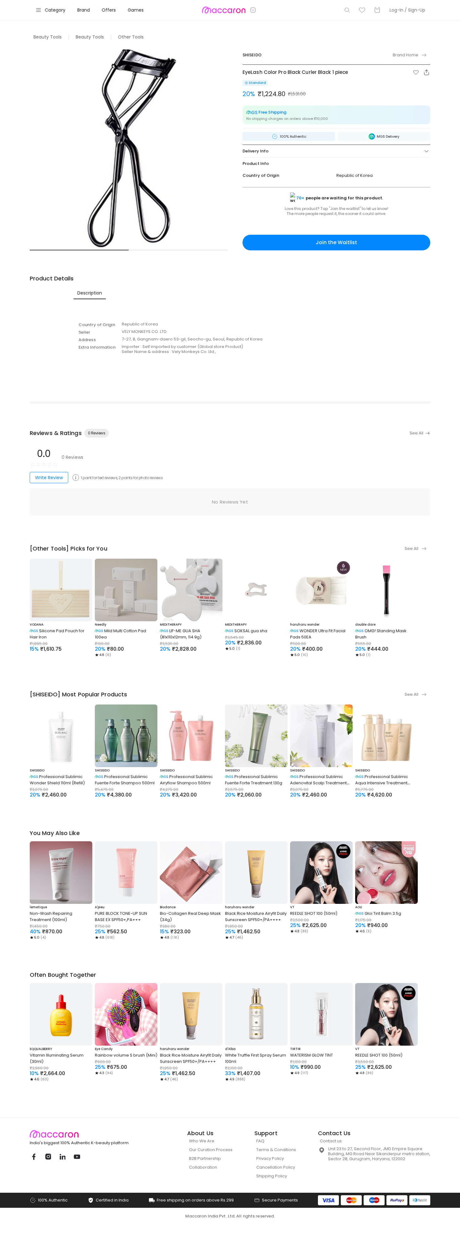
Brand (83, 10)
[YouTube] (76, 1156)
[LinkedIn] (62, 1156)
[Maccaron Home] (91, 1134)
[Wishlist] (362, 10)
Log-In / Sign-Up (407, 10)
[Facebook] (33, 1156)
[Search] (347, 10)
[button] (416, 72)
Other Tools (131, 37)
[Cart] (377, 10)
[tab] (90, 293)
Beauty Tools (47, 37)
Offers (109, 10)
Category (55, 10)
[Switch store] (253, 10)
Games (136, 10)
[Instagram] (48, 1156)
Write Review (49, 477)
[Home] (223, 10)
